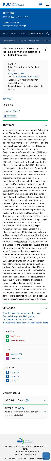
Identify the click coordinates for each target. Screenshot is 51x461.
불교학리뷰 (8, 13)
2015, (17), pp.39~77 (17, 73)
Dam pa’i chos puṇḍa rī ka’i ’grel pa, (19, 316)
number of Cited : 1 (11, 111)
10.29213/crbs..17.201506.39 (26, 77)
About (14, 33)
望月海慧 (7, 99)
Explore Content (35, 33)
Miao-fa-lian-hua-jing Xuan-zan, (26, 313)
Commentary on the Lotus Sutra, (18, 319)
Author (22, 33)
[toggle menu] (47, 4)
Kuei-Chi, (7, 313)
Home (5, 33)
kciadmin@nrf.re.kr (28, 454)
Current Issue (9, 41)
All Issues (22, 41)
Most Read (34, 41)
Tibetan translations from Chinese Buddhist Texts (25, 323)
